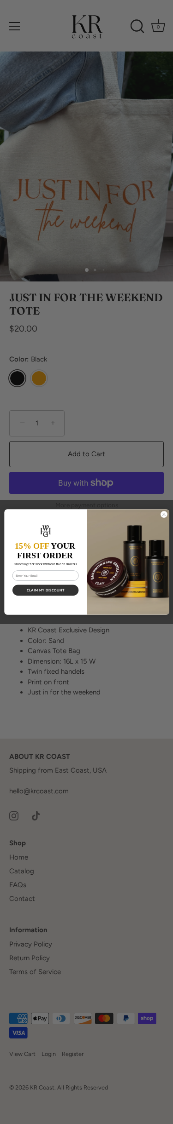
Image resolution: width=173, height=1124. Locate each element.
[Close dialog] (163, 514)
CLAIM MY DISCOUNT (45, 590)
